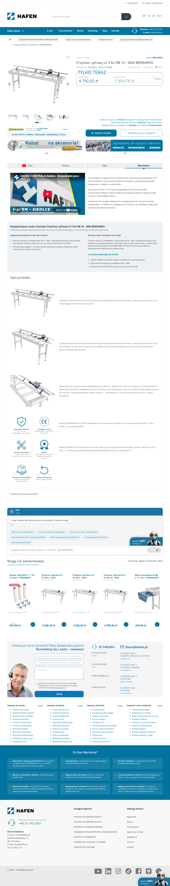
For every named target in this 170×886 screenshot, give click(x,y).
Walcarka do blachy (60, 725)
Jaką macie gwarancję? (20, 542)
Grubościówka (98, 709)
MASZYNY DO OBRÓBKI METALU (88, 817)
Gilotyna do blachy (60, 729)
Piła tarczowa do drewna (103, 729)
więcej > (66, 129)
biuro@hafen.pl (156, 32)
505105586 (135, 656)
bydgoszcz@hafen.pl (126, 682)
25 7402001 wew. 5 (128, 664)
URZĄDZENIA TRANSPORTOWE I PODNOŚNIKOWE (38, 39)
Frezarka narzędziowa (22, 725)
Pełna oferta (13, 30)
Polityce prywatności (58, 688)
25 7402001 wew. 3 (128, 676)
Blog (105, 30)
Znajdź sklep (133, 3)
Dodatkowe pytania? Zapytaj (140, 133)
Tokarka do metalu (21, 709)
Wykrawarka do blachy (62, 741)
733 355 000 (125, 679)
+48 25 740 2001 (156, 29)
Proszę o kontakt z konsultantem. (84, 532)
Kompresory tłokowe (141, 709)
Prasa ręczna (58, 719)
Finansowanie (65, 30)
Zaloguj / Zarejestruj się (154, 3)
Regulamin (131, 817)
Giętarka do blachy (60, 713)
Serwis (80, 30)
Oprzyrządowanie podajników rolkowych (136, 39)
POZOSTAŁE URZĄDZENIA (85, 837)
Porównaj (149, 67)
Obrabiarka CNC (20, 741)
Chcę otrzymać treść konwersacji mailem (28, 537)
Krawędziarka (58, 732)
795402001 (135, 667)
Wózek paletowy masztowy (143, 732)
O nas (49, 30)
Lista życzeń (135, 67)
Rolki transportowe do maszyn (145, 716)
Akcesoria (143, 165)
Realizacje (93, 30)
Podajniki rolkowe (105, 39)
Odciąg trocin (98, 722)
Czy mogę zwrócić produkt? (96, 537)
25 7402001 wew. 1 (128, 653)
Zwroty (130, 822)
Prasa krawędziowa (60, 716)
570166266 (125, 690)
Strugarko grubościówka (102, 713)
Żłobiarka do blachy (60, 738)
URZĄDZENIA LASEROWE (84, 847)
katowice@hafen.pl (126, 693)
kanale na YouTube (107, 189)
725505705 (125, 656)
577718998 (125, 667)
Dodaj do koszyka (103, 133)
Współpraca (132, 837)
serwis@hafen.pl (125, 670)
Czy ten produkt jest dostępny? (52, 532)
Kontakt (115, 30)
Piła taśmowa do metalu (23, 716)
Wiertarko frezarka (21, 719)
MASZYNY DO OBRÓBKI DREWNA (88, 827)
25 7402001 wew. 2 (128, 688)
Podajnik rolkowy (139, 719)
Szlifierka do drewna (101, 741)
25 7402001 (107, 647)
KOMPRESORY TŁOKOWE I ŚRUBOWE (90, 842)
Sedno (65, 165)
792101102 (145, 656)
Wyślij (59, 694)
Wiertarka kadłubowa (22, 732)
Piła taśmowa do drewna (103, 732)
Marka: (154, 57)
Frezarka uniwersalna (22, 722)
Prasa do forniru (99, 738)
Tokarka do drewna (100, 716)
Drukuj (160, 67)
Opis (104, 165)
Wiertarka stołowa (20, 729)
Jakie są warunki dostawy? (22, 532)
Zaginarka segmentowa (62, 722)
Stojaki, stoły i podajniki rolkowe (78, 39)
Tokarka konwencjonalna (23, 713)
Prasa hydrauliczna (60, 709)
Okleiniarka (97, 735)
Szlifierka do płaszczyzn (23, 738)
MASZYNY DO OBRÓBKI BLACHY (87, 822)
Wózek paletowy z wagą (142, 735)
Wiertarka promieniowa (23, 735)
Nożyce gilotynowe (60, 735)
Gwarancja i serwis (135, 832)
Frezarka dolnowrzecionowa (104, 725)
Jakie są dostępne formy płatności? (65, 537)
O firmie (130, 842)
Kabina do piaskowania (142, 725)
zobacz (40, 705)
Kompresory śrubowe (141, 713)
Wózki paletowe (139, 729)
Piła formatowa (98, 719)
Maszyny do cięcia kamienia (144, 722)
